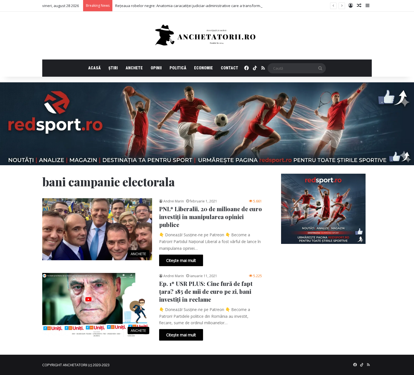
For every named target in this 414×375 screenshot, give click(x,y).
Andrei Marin (173, 201)
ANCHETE (134, 68)
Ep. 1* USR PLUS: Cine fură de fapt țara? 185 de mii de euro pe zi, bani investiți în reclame (206, 291)
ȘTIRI (113, 68)
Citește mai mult (181, 260)
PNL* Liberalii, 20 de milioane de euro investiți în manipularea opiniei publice (210, 216)
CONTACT (229, 68)
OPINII (156, 68)
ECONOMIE (203, 68)
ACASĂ (94, 68)
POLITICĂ (178, 68)
